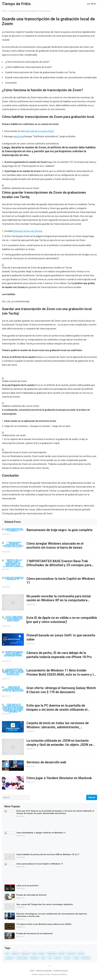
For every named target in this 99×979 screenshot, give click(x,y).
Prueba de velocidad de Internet (31, 895)
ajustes (19, 136)
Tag (49, 958)
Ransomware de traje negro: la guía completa (59, 530)
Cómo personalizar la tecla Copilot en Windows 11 (39, 864)
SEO (43, 958)
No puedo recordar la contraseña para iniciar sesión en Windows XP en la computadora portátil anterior (58, 600)
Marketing (34, 958)
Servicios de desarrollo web (46, 762)
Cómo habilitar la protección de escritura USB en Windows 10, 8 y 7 (47, 854)
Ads (7, 953)
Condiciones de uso (60, 970)
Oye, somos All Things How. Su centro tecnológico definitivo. (44, 904)
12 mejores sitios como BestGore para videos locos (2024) (43, 924)
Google (81, 953)
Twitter (76, 958)
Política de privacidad (44, 970)
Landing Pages (22, 958)
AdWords (15, 953)
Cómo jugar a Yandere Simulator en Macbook (59, 778)
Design (61, 953)
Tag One (57, 958)
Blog (34, 953)
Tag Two (67, 958)
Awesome (25, 953)
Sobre (32, 970)
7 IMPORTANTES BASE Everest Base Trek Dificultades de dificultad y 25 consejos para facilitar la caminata (58, 565)
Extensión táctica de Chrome (27, 231)
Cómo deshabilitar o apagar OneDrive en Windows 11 (41, 833)
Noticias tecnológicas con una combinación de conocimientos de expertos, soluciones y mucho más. (51, 915)
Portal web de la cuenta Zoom (38, 131)
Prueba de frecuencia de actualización (34, 933)
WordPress (86, 958)
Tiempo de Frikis (16, 4)
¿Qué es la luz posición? (27, 885)
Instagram (9, 958)
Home (4, 11)
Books (42, 953)
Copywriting (51, 953)
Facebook (71, 953)
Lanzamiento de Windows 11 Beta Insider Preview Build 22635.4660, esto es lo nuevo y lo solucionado (60, 674)
